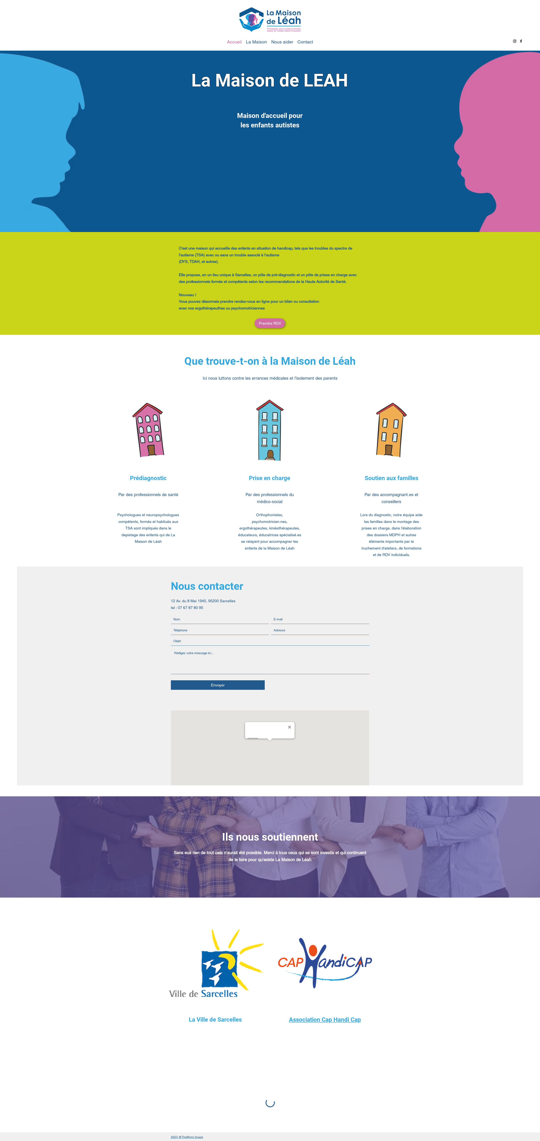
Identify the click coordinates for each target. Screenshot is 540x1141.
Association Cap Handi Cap (325, 1019)
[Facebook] (521, 41)
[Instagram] (515, 41)
